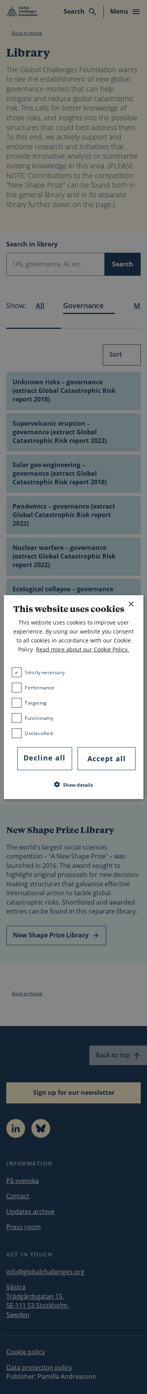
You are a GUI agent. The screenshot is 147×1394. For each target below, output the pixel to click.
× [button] (131, 604)
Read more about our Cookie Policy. (82, 649)
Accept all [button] (106, 758)
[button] (73, 784)
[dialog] (73, 697)
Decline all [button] (44, 757)
